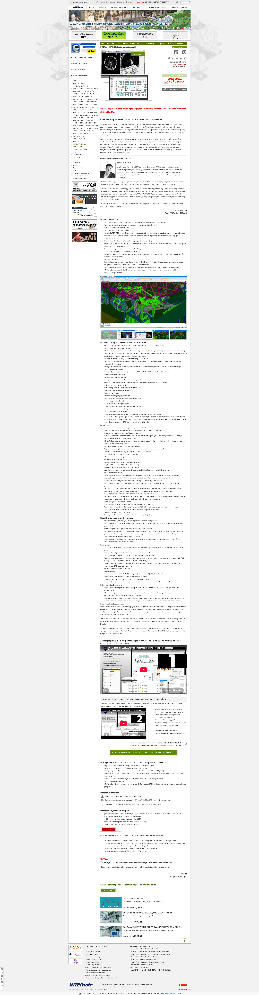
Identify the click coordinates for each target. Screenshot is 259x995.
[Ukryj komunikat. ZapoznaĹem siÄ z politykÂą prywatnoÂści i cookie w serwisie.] (80, 994)
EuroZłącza (76, 157)
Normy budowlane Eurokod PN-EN (98, 967)
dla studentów (144, 987)
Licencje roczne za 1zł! (93, 951)
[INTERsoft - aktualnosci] (1, 986)
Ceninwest (76, 163)
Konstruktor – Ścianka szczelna (142, 965)
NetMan (75, 165)
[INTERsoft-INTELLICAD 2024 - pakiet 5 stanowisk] (143, 327)
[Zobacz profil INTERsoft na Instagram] (1, 976)
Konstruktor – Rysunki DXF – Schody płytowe (147, 957)
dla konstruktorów (132, 984)
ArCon (75, 152)
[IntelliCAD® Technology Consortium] (75, 963)
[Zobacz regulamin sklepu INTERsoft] (173, 59)
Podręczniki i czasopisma (81, 173)
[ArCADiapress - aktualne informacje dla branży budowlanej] (75, 957)
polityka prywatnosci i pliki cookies (78, 990)
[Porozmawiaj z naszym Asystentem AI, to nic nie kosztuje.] (83, 52)
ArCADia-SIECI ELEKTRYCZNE (82, 110)
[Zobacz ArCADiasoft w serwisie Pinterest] (1, 980)
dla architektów (119, 984)
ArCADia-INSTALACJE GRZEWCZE (84, 118)
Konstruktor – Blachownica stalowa (143, 959)
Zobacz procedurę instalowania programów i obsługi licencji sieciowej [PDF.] (131, 848)
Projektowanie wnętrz (94, 957)
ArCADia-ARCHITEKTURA (81, 86)
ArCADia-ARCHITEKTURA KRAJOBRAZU (85, 89)
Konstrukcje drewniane (94, 965)
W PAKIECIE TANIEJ (79, 69)
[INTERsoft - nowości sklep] (1, 983)
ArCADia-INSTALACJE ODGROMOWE (85, 102)
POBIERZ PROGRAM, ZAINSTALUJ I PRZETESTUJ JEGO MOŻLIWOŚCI (143, 752)
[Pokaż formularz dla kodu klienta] (84, 216)
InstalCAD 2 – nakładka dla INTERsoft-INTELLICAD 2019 (151, 970)
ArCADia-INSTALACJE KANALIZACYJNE (85, 126)
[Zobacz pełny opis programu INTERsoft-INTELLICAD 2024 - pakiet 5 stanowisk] (169, 59)
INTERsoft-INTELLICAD (80, 149)
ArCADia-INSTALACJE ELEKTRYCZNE (85, 104)
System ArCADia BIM (93, 954)
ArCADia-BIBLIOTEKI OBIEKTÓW (83, 91)
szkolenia (136, 987)
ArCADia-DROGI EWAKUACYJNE (83, 94)
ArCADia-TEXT (77, 141)
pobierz (130, 987)
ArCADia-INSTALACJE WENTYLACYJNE (85, 115)
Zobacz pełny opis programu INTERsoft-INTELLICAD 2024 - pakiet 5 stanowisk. (132, 804)
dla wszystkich (107, 984)
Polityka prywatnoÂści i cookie (172, 994)
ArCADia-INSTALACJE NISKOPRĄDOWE (85, 99)
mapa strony (103, 990)
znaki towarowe (94, 990)
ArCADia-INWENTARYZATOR (82, 97)
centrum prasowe (155, 987)
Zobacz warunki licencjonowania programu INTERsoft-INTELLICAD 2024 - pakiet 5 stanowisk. (137, 800)
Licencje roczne (91, 949)
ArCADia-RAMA (78, 147)
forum (103, 987)
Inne (74, 170)
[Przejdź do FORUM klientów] (129, 3)
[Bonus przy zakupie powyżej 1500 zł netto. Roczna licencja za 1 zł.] (145, 38)
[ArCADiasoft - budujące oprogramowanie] (75, 950)
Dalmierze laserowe (79, 176)
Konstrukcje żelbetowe (94, 962)
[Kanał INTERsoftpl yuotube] (1, 970)
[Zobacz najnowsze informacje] (111, 3)
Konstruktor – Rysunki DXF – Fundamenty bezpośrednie (150, 954)
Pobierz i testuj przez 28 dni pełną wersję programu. (122, 796)
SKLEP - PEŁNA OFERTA (81, 76)
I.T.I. (74, 160)
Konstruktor (77, 155)
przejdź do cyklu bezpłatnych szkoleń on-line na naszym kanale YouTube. (156, 744)
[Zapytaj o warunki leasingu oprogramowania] (84, 229)
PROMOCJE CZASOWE (80, 63)
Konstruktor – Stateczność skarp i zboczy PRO (147, 962)
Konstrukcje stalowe (93, 959)
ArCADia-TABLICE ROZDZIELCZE (83, 107)
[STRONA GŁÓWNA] (77, 8)
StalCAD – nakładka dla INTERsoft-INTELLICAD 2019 (150, 951)
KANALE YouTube (173, 641)
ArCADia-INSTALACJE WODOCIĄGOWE (86, 128)
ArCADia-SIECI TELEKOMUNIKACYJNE (85, 112)
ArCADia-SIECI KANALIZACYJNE (83, 131)
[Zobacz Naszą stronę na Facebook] (1, 973)
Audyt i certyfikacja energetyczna (98, 975)
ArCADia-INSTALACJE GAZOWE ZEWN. (85, 123)
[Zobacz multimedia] (100, 3)
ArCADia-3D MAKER (79, 136)
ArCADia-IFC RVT (78, 83)
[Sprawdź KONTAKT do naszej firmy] (121, 3)
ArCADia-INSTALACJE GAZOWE (83, 120)
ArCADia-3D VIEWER (79, 139)
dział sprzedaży (111, 987)
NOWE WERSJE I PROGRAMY (82, 57)
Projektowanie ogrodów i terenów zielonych (101, 978)
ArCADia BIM (77, 81)
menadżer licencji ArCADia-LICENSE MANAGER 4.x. (129, 851)
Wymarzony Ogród (79, 168)
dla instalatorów (146, 984)
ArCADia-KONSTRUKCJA (81, 134)
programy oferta (121, 987)
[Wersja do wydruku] (185, 59)
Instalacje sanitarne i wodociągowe (98, 970)
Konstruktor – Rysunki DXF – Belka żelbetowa (147, 949)
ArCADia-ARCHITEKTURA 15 (141, 967)
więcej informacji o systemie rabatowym (158, 867)
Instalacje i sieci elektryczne (95, 973)
